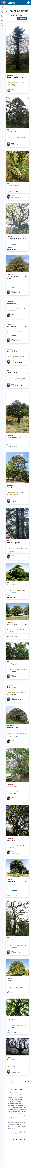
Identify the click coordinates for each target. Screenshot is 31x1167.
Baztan (14, 244)
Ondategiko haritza (12, 980)
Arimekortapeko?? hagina (14, 437)
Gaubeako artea (11, 687)
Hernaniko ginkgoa (12, 664)
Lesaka (13, 85)
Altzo (13, 1066)
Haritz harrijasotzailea (13, 186)
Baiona (13, 310)
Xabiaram (9, 445)
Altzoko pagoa (11, 1059)
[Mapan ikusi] (20, 1132)
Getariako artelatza (12, 786)
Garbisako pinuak (11, 132)
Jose (8, 595)
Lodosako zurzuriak (12, 373)
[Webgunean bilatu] (2, 9)
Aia (13, 847)
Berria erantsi (22, 18)
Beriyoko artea (11, 881)
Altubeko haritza (11, 1020)
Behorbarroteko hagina (13, 840)
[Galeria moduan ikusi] (16, 1132)
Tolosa (13, 551)
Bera (13, 287)
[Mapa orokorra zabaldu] (2, 13)
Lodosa (22, 379)
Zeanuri (14, 592)
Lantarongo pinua (12, 351)
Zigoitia (16, 987)
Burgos (14, 495)
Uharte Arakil (15, 191)
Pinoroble (9, 487)
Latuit (12, 89)
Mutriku (14, 335)
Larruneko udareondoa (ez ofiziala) (14, 277)
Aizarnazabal (15, 736)
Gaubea (14, 694)
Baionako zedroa (11, 303)
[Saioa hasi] (2, 21)
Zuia (13, 1027)
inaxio (12, 143)
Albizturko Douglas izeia (13, 543)
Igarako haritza (11, 940)
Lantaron (16, 356)
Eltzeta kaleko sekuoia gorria (15, 77)
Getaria (14, 793)
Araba (22, 356)
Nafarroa (16, 379)
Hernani (14, 671)
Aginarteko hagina (12, 585)
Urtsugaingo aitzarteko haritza (15, 238)
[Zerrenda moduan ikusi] (25, 1132)
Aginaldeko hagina (12, 624)
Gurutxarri (9, 247)
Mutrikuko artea (11, 326)
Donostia (14, 890)
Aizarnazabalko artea (12, 728)
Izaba (13, 139)
